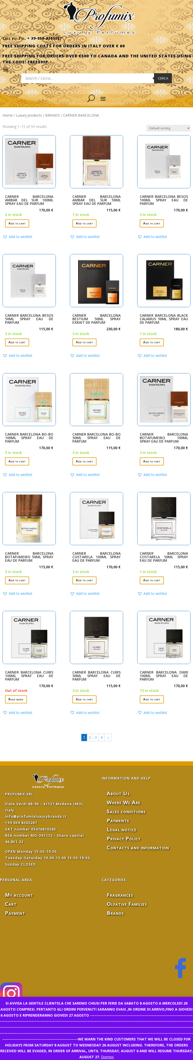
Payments (118, 820)
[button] (17, 236)
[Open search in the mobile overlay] (96, 78)
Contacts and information (138, 847)
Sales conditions (126, 811)
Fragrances (120, 894)
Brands (115, 913)
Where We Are (123, 802)
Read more (16, 699)
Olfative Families (127, 904)
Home (8, 115)
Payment (15, 913)
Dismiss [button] (107, 1056)
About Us (118, 793)
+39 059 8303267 (21, 822)
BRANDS (52, 115)
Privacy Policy (123, 838)
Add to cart (17, 223)
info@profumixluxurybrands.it (36, 816)
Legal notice (121, 829)
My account (19, 894)
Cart (11, 904)
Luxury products (29, 115)
